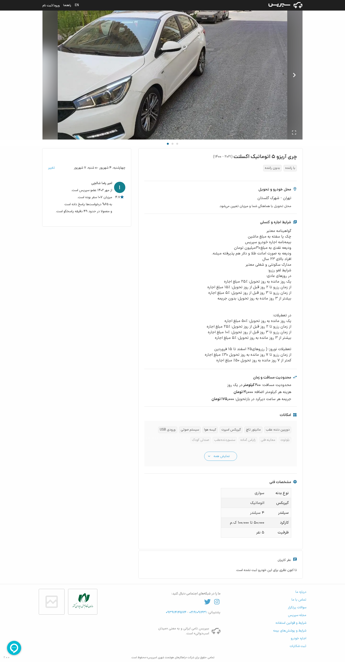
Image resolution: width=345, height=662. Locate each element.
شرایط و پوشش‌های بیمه (289, 630)
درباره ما (300, 592)
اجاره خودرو (298, 638)
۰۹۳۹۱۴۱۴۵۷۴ (176, 612)
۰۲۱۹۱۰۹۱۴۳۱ (197, 612)
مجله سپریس (297, 615)
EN (77, 5)
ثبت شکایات (298, 646)
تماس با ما (298, 599)
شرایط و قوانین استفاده (291, 622)
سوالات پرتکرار (297, 607)
